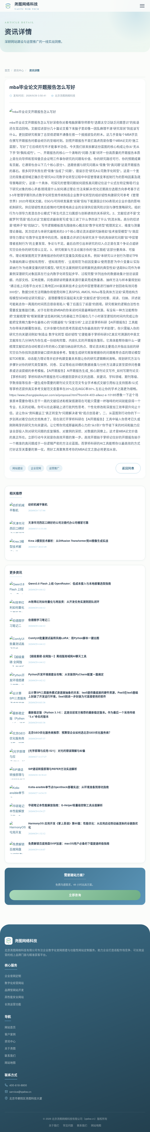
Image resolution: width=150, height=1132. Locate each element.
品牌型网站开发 (14, 990)
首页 (7, 70)
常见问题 (68, 1125)
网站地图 (10, 1062)
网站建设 (17, 468)
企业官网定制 (13, 976)
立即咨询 (75, 895)
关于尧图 (10, 1048)
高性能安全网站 (14, 997)
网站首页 (10, 1027)
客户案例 (10, 1034)
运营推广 (54, 468)
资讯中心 (19, 70)
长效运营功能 (13, 1004)
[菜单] (142, 6)
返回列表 (128, 468)
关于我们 (54, 1125)
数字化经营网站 (14, 983)
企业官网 (36, 468)
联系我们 (10, 1055)
